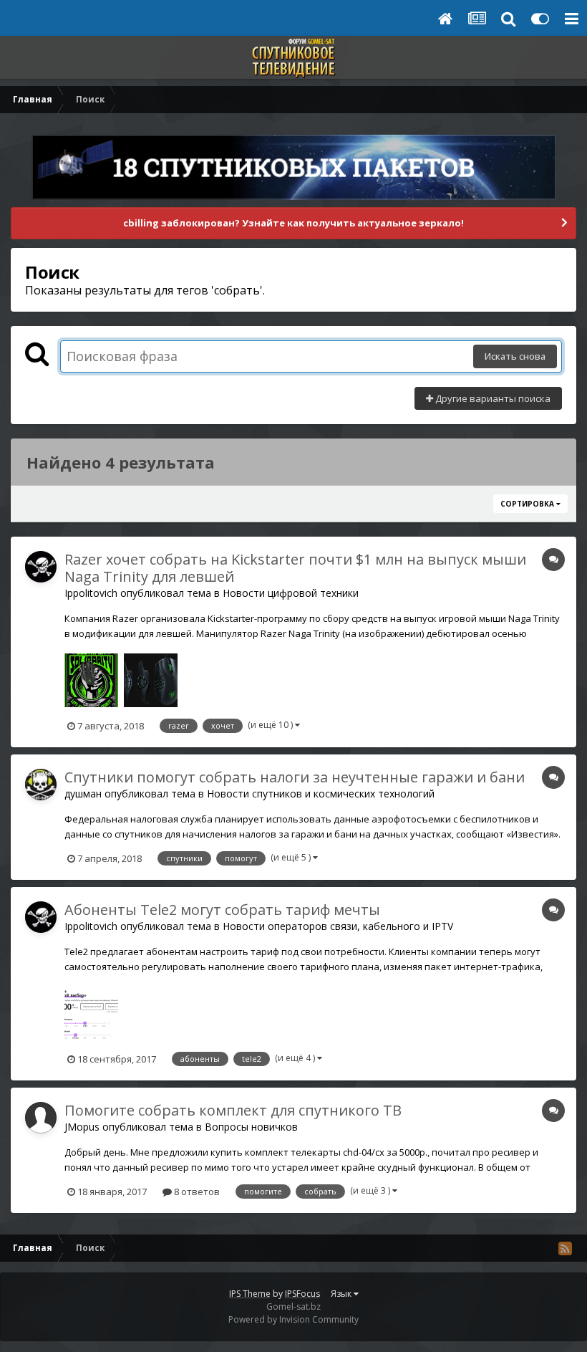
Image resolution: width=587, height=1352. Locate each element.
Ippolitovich (90, 593)
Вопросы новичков (251, 1126)
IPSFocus (302, 1294)
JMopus (82, 1126)
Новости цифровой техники (291, 593)
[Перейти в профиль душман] (41, 784)
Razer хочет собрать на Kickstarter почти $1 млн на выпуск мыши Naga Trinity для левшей (295, 568)
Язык (342, 1294)
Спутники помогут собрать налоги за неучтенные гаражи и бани (294, 777)
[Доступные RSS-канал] (565, 1248)
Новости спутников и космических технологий (321, 793)
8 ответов (196, 1191)
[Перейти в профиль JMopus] (41, 1117)
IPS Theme (250, 1294)
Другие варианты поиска (491, 398)
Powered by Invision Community (293, 1319)
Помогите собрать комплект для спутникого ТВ (233, 1110)
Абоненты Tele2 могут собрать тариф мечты (222, 909)
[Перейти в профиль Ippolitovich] (41, 566)
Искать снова (515, 356)
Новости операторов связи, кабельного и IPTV (338, 926)
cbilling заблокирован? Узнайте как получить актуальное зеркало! (293, 222)
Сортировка (528, 504)
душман (83, 793)
